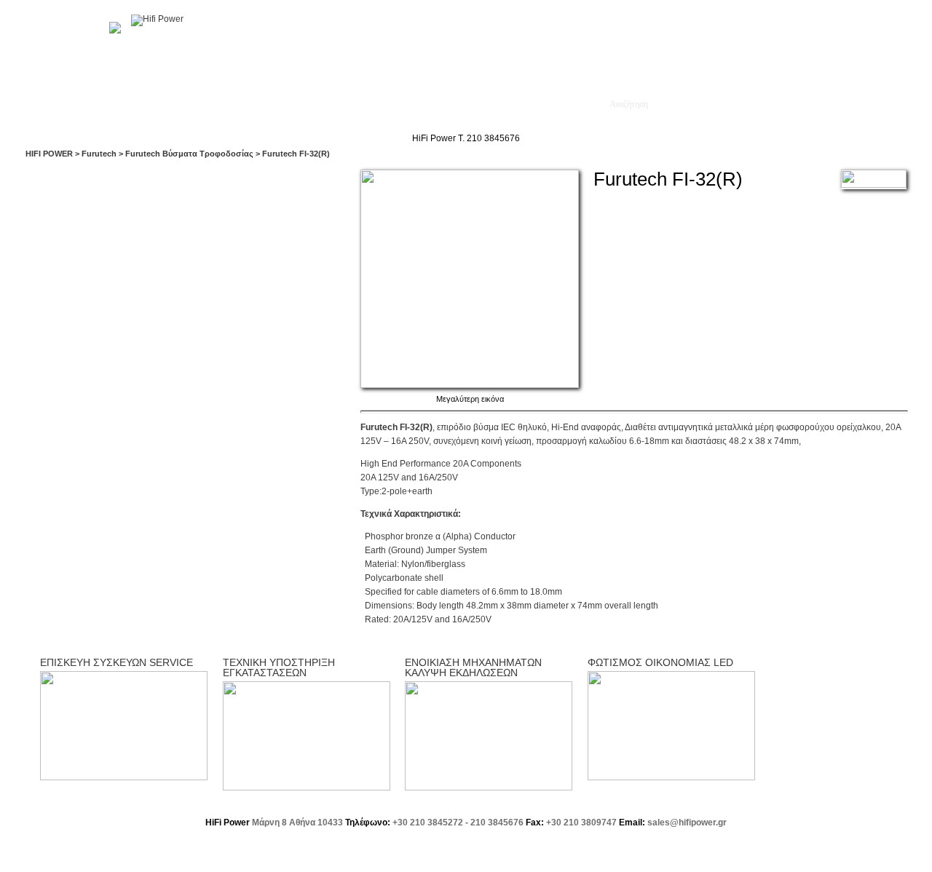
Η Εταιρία (149, 104)
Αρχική (93, 104)
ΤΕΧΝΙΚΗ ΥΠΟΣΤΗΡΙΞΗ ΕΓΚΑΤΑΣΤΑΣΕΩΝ (279, 667)
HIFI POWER (49, 153)
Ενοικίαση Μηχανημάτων (532, 104)
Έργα (269, 104)
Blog (366, 104)
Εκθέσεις (318, 104)
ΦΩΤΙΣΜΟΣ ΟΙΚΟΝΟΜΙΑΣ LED (660, 662)
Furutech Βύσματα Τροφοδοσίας (189, 153)
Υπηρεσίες (213, 104)
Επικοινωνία (423, 104)
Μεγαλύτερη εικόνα (470, 399)
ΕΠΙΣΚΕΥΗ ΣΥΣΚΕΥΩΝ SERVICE (116, 662)
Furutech (99, 153)
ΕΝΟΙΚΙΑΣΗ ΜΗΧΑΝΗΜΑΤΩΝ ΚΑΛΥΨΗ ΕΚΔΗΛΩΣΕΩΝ (473, 667)
